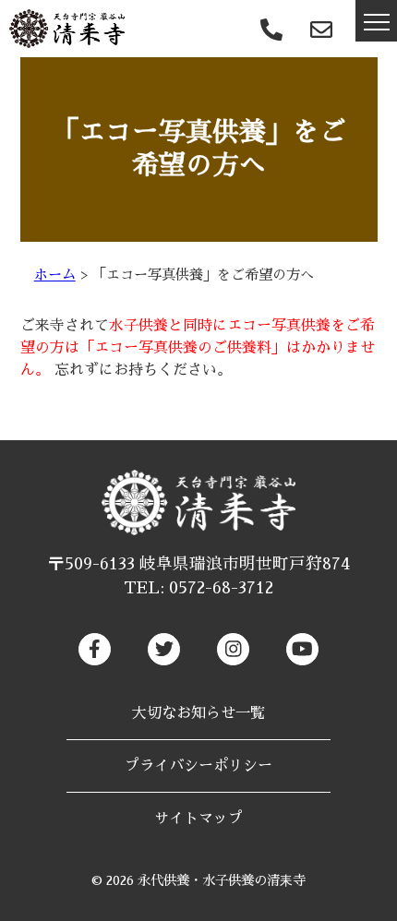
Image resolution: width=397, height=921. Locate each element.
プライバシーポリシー (198, 766)
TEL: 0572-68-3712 (198, 588)
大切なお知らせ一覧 (198, 713)
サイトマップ (198, 818)
